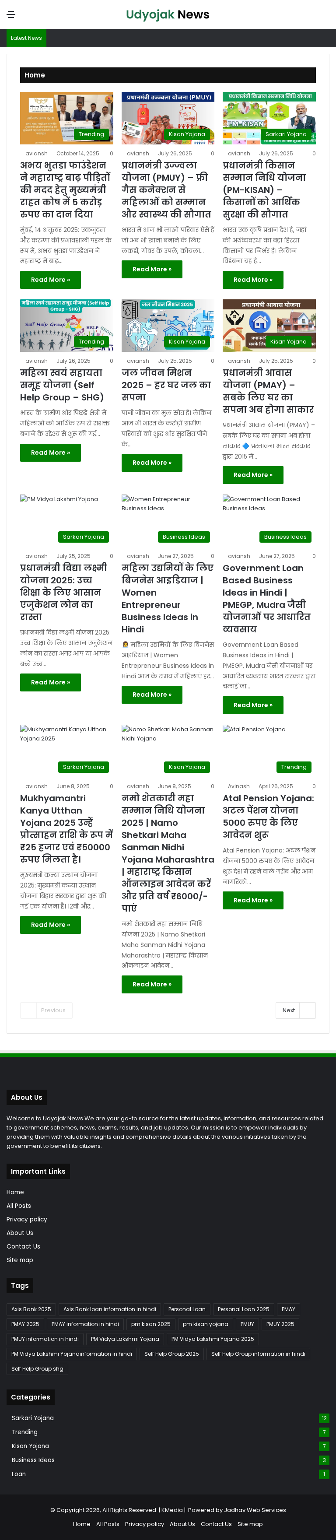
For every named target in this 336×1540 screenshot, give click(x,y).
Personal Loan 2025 (244, 1309)
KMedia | (174, 1510)
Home (15, 1192)
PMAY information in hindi (85, 1324)
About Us (20, 1233)
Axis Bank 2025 (31, 1309)
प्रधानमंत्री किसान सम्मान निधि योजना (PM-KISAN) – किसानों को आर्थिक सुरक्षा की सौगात (264, 190)
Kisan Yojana (30, 1446)
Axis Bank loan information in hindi (109, 1309)
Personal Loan (187, 1309)
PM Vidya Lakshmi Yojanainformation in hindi (71, 1354)
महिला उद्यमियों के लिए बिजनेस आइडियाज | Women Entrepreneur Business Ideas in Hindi (168, 598)
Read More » (50, 279)
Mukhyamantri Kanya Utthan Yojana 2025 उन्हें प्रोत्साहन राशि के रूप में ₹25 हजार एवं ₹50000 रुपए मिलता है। (66, 829)
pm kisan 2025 (151, 1324)
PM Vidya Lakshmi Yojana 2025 (213, 1339)
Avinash (239, 786)
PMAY (288, 1309)
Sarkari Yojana (33, 1418)
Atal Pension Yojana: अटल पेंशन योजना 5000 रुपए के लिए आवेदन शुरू (268, 816)
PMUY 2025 (280, 1324)
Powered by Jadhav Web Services (237, 1510)
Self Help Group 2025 (171, 1354)
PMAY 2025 (25, 1324)
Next (289, 1010)
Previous (53, 1010)
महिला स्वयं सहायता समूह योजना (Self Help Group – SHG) (62, 385)
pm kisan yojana (205, 1324)
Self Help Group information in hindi (258, 1354)
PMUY (247, 1324)
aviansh (36, 153)
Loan (19, 1474)
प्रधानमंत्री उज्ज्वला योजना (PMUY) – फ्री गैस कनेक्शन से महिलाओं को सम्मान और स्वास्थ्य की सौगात (166, 190)
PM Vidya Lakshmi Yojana (125, 1339)
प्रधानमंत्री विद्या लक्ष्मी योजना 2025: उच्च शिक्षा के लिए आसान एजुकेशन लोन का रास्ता (63, 592)
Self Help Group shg (37, 1368)
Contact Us (23, 1246)
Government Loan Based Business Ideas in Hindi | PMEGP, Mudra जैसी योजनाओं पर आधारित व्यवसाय (267, 598)
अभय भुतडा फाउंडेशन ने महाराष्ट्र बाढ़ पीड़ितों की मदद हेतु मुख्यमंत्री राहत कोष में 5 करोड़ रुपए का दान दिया (65, 190)
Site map (20, 1260)
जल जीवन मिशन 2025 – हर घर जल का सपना (166, 385)
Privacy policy (27, 1219)
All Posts (19, 1206)
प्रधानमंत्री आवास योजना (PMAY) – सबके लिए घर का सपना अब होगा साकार (268, 391)
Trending (25, 1432)
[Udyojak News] (168, 14)
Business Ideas (33, 1460)
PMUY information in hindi (45, 1339)
